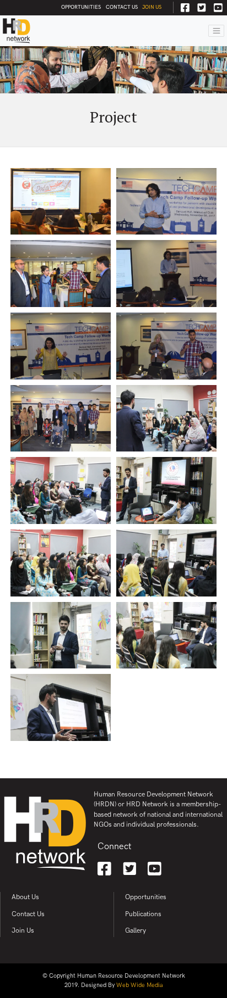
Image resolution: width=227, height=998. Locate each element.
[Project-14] (166, 635)
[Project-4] (166, 273)
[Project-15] (60, 707)
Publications (143, 914)
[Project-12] (166, 562)
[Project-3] (60, 273)
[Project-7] (60, 418)
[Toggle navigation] (216, 31)
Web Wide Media (139, 985)
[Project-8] (166, 418)
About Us (25, 897)
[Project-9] (60, 490)
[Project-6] (166, 346)
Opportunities (81, 7)
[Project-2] (166, 201)
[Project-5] (60, 346)
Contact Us (122, 7)
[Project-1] (60, 201)
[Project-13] (60, 635)
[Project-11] (60, 562)
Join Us (151, 7)
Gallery (135, 931)
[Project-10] (166, 490)
